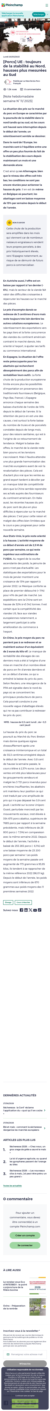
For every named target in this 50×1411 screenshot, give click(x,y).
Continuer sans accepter (25, 1396)
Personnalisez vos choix (25, 1406)
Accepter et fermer (25, 1401)
